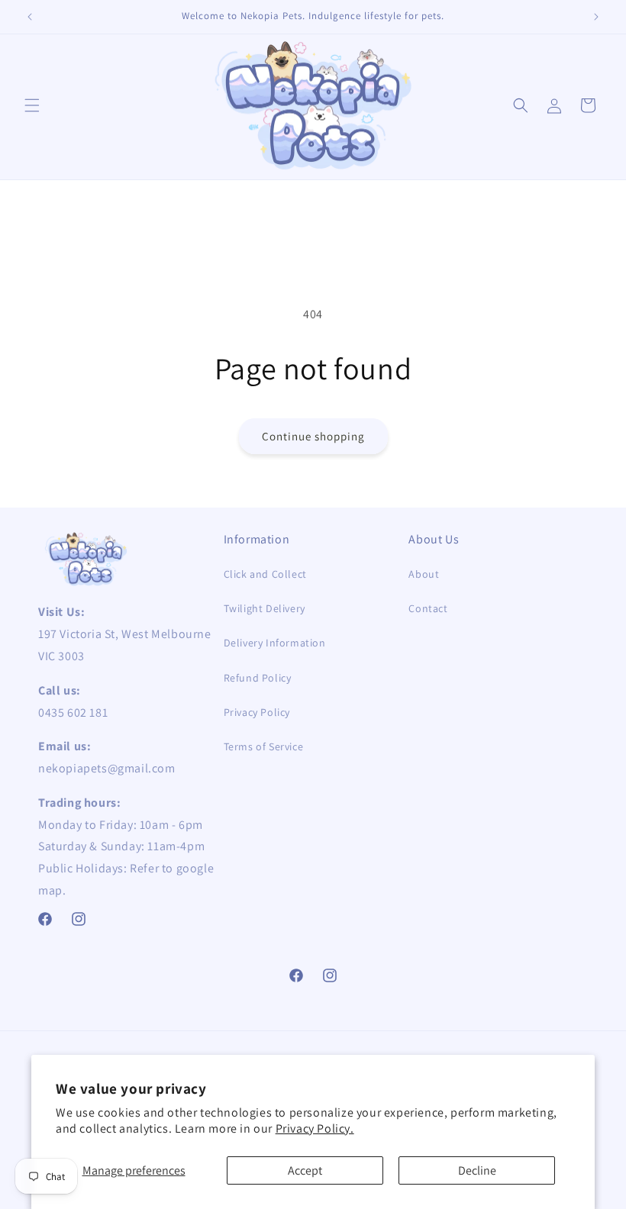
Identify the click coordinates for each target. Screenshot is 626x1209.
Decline (477, 1170)
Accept (305, 1170)
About (423, 574)
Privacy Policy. (315, 1128)
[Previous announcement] (30, 17)
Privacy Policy (257, 712)
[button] (32, 105)
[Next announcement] (596, 17)
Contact (427, 608)
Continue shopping (313, 436)
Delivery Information (275, 643)
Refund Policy (258, 678)
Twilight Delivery (264, 608)
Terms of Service (264, 746)
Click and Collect (265, 574)
